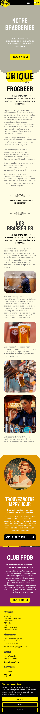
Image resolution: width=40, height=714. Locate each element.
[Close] (38, 682)
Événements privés (11, 643)
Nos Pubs (7, 616)
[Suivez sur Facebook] (10, 675)
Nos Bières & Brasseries (12, 619)
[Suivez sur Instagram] (5, 675)
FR (38, 3)
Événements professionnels (14, 641)
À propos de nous (10, 627)
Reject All (20, 710)
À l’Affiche (7, 623)
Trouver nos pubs (10, 658)
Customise (20, 704)
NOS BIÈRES (20, 29)
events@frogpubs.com (18, 647)
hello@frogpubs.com (12, 656)
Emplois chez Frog (10, 629)
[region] (20, 697)
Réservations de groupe (13, 639)
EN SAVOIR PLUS (18, 52)
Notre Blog (8, 671)
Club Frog (7, 625)
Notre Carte (8, 621)
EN (35, 3)
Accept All (20, 699)
